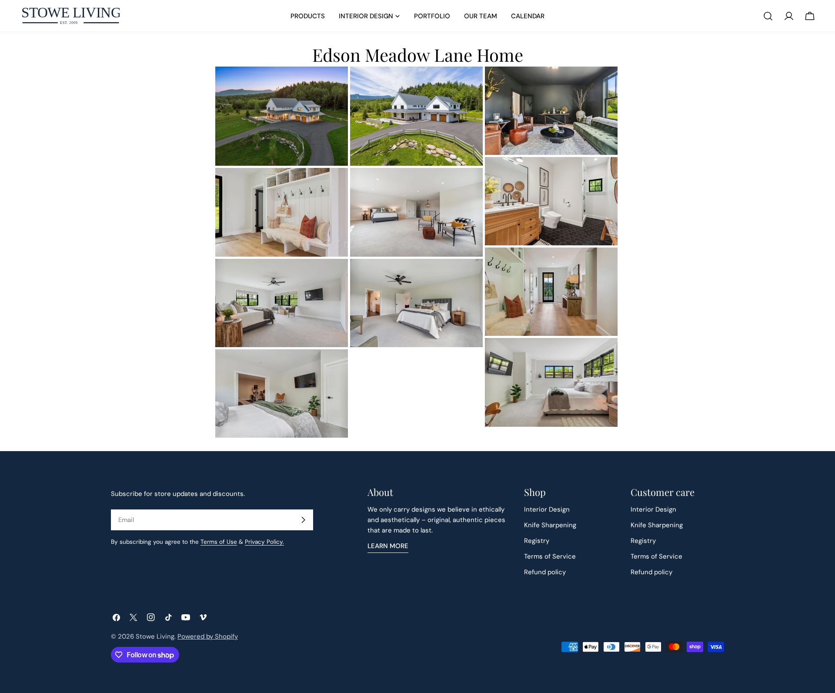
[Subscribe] (303, 520)
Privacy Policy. (264, 542)
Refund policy (545, 572)
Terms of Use (218, 542)
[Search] (768, 16)
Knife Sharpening (550, 525)
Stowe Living (155, 636)
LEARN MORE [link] (387, 546)
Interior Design (547, 509)
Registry (536, 540)
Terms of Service (550, 556)
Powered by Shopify (207, 636)
